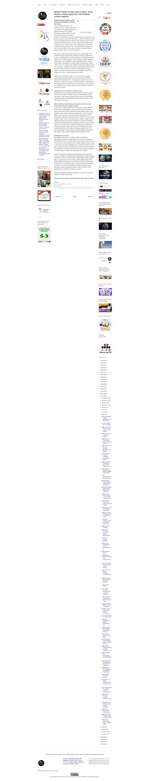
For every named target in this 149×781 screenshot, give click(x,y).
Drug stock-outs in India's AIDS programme (107, 509)
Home (39, 4)
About (107, 4)
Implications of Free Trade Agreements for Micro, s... (106, 441)
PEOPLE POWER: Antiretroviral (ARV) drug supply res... (107, 489)
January (104, 734)
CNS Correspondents (73, 754)
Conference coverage (87, 4)
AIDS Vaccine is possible (106, 526)
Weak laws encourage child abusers (106, 710)
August (104, 407)
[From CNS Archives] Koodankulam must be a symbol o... (106, 591)
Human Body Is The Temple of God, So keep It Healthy (106, 641)
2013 (102, 391)
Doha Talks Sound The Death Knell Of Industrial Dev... (107, 690)
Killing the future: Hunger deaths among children (106, 716)
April (103, 727)
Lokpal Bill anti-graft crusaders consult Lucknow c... (106, 704)
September (105, 405)
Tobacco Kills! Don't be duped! (105, 676)
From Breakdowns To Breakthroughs (106, 477)
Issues (44, 4)
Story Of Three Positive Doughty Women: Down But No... (106, 448)
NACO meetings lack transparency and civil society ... (106, 655)
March (104, 729)
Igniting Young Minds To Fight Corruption (106, 605)
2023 (102, 367)
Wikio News (56, 185)
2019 (102, 377)
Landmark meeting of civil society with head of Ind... (106, 521)
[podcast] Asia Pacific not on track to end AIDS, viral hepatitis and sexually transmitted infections (44, 151)
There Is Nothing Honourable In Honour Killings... (106, 565)
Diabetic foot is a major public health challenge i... (106, 611)
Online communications (73, 4)
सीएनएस (102, 4)
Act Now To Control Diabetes (105, 539)
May (103, 414)
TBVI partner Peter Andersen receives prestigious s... (106, 648)
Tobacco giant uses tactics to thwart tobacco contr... (106, 599)
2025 (102, 363)
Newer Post (58, 196)
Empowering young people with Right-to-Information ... (106, 669)
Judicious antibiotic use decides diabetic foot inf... (106, 622)
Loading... (40, 162)
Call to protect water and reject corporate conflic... (107, 503)
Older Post (91, 196)
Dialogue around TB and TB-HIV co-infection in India (106, 515)
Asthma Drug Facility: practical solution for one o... (106, 697)
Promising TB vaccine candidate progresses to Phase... (106, 456)
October (104, 402)
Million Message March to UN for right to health (106, 580)
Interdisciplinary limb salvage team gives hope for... (106, 629)
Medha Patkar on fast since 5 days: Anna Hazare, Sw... (106, 464)
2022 (102, 370)
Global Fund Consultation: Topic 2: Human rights (106, 722)
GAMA (96, 4)
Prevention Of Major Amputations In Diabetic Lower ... (106, 682)
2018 (102, 379)
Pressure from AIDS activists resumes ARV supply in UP (106, 496)
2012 (102, 393)
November (105, 400)
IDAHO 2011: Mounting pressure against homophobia (106, 532)
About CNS (101, 754)
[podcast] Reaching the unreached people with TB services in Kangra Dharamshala (44, 125)
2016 (102, 384)
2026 (102, 360)
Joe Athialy (88, 32)
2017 (102, 381)
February (104, 731)
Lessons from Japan (105, 585)
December (105, 398)
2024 (102, 365)
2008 (102, 741)
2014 (102, 388)
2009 (102, 739)
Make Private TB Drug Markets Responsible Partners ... (106, 663)
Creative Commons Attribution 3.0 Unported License (85, 776)
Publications (62, 4)
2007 (102, 744)
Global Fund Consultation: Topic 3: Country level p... (106, 546)
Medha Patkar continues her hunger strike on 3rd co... (106, 482)
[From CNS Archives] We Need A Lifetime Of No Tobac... (106, 471)
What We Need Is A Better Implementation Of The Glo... (106, 418)
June (103, 412)
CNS (58, 776)
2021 (102, 372)
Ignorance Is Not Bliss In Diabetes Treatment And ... (106, 572)
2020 (102, 374)
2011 (102, 396)
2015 (102, 386)
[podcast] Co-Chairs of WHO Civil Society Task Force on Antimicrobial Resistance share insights (44, 117)
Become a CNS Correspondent (88, 754)
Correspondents (53, 4)
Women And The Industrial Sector (106, 435)
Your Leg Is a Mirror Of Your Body (106, 635)
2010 (102, 737)
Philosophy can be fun (106, 552)
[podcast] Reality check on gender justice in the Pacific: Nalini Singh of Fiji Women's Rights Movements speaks (44, 142)
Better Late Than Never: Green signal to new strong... (106, 429)
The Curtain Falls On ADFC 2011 (106, 616)
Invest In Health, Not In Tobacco (106, 423)
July (103, 409)
